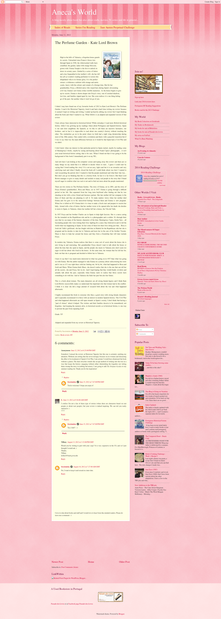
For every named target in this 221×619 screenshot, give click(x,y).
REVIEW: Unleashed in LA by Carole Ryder (150, 222)
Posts (140, 329)
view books (162, 185)
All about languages (144, 299)
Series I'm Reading (85, 27)
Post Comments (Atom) (69, 567)
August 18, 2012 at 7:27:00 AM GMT (86, 466)
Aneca (145, 176)
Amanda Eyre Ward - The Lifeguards (150, 199)
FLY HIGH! (142, 242)
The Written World (144, 288)
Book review (64, 335)
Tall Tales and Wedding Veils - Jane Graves (156, 348)
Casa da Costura (143, 157)
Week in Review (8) (144, 290)
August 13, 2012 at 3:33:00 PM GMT (80, 442)
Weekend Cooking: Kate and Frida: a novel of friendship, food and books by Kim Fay (150, 210)
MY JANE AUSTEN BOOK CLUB (150, 253)
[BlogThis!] (101, 331)
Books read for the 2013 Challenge (147, 110)
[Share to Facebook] (106, 331)
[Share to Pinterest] (108, 331)
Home (91, 561)
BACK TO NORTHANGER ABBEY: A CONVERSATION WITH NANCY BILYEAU (150, 257)
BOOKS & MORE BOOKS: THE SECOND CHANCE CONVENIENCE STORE (152, 245)
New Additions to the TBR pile (146, 485)
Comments (142, 334)
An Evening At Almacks (146, 151)
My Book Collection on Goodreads (147, 121)
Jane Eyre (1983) (151, 469)
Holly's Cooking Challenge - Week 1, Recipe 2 (155, 455)
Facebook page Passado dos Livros (80, 604)
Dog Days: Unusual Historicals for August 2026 (151, 235)
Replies (66, 377)
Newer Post (57, 561)
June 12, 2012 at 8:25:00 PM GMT (83, 350)
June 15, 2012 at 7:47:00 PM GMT (92, 382)
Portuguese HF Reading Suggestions (148, 106)
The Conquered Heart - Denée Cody (156, 437)
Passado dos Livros (57, 604)
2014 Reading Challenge (151, 172)
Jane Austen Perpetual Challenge (117, 27)
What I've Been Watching (144, 138)
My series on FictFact (142, 135)
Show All (166, 304)
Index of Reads (62, 27)
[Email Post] (94, 331)
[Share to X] (104, 331)
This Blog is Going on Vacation (156, 391)
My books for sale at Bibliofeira (146, 128)
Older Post (124, 561)
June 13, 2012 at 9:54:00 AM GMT (75, 400)
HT (71, 335)
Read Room (141, 266)
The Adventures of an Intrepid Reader (152, 206)
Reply (63, 372)
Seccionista (72, 382)
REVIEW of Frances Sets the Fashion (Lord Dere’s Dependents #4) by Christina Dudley (151, 270)
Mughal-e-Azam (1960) (153, 376)
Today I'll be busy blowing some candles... (156, 364)
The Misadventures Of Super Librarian (148, 230)
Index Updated (150, 405)
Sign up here (139, 97)
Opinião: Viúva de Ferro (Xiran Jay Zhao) (151, 281)
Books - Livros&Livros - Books (149, 197)
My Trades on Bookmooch (144, 125)
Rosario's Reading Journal (147, 296)
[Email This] (99, 331)
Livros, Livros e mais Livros (147, 279)
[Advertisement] (90, 540)
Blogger (121, 614)
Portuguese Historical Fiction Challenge (155, 421)
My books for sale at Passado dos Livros (149, 132)
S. (62, 400)
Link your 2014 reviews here (145, 101)
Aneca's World (74, 12)
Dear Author (142, 219)
